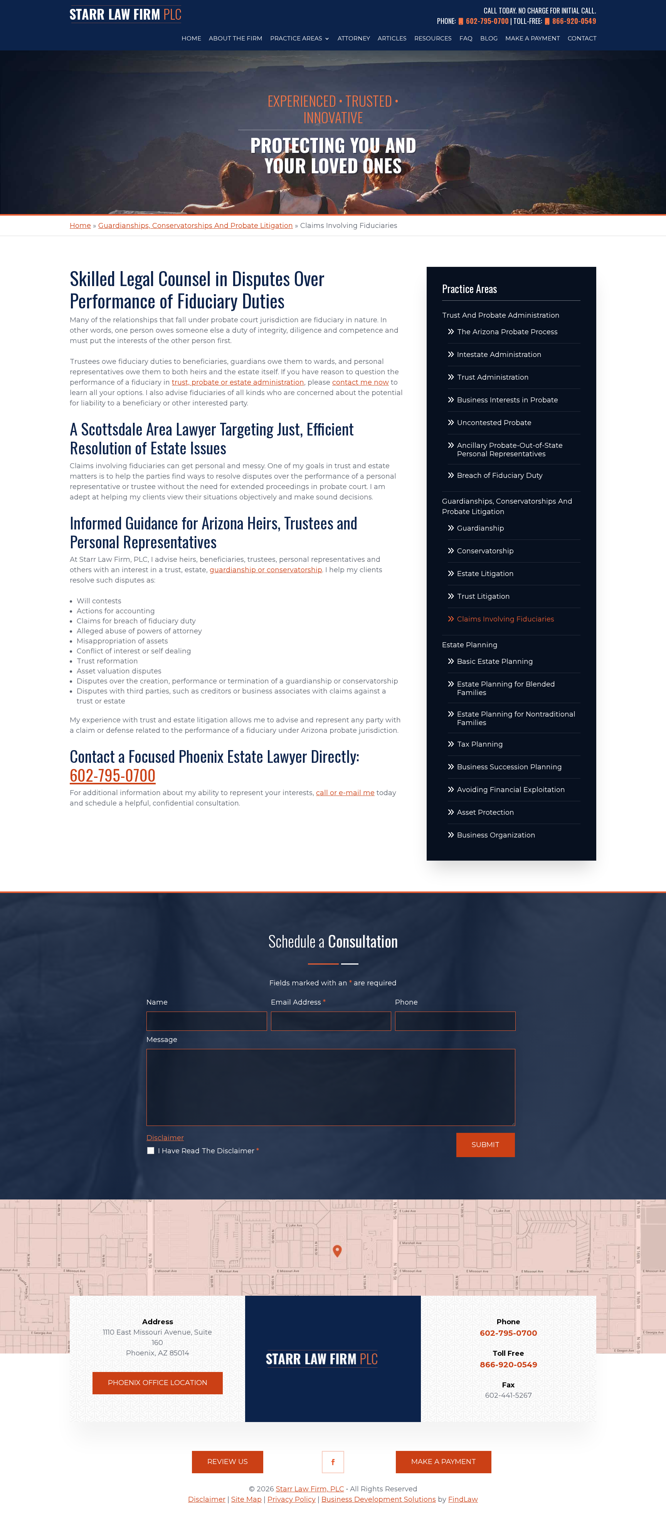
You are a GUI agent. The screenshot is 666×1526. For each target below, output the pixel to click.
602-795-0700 (487, 21)
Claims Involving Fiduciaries (505, 619)
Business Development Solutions (378, 1499)
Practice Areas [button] (296, 39)
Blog (489, 39)
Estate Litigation (485, 574)
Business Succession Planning (509, 767)
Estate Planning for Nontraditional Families (516, 718)
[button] (658, 1470)
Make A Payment (532, 39)
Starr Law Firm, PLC (310, 1489)
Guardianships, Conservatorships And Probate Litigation (507, 506)
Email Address (298, 1002)
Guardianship (480, 528)
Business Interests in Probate (507, 400)
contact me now (360, 382)
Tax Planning (480, 744)
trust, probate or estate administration (238, 382)
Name (157, 1002)
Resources (433, 39)
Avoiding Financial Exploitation (511, 790)
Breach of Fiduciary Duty (500, 475)
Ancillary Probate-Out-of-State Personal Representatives (510, 449)
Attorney (354, 39)
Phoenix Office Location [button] (157, 1383)
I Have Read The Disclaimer (208, 1151)
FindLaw (463, 1499)
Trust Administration (493, 377)
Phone (406, 1002)
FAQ (466, 39)
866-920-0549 (574, 21)
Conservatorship (485, 551)
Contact (582, 39)
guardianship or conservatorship (266, 570)
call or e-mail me (345, 793)
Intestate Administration (499, 354)
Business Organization (496, 835)
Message (161, 1039)
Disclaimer (165, 1138)
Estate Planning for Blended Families (506, 688)
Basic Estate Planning (495, 661)
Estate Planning (470, 645)
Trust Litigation (483, 596)
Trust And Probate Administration (501, 315)
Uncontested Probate (494, 423)
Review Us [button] (227, 1461)
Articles (392, 39)
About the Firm (235, 39)
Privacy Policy (291, 1499)
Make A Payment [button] (443, 1461)
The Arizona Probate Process (507, 332)
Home (191, 39)
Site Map (246, 1499)
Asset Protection (485, 812)
